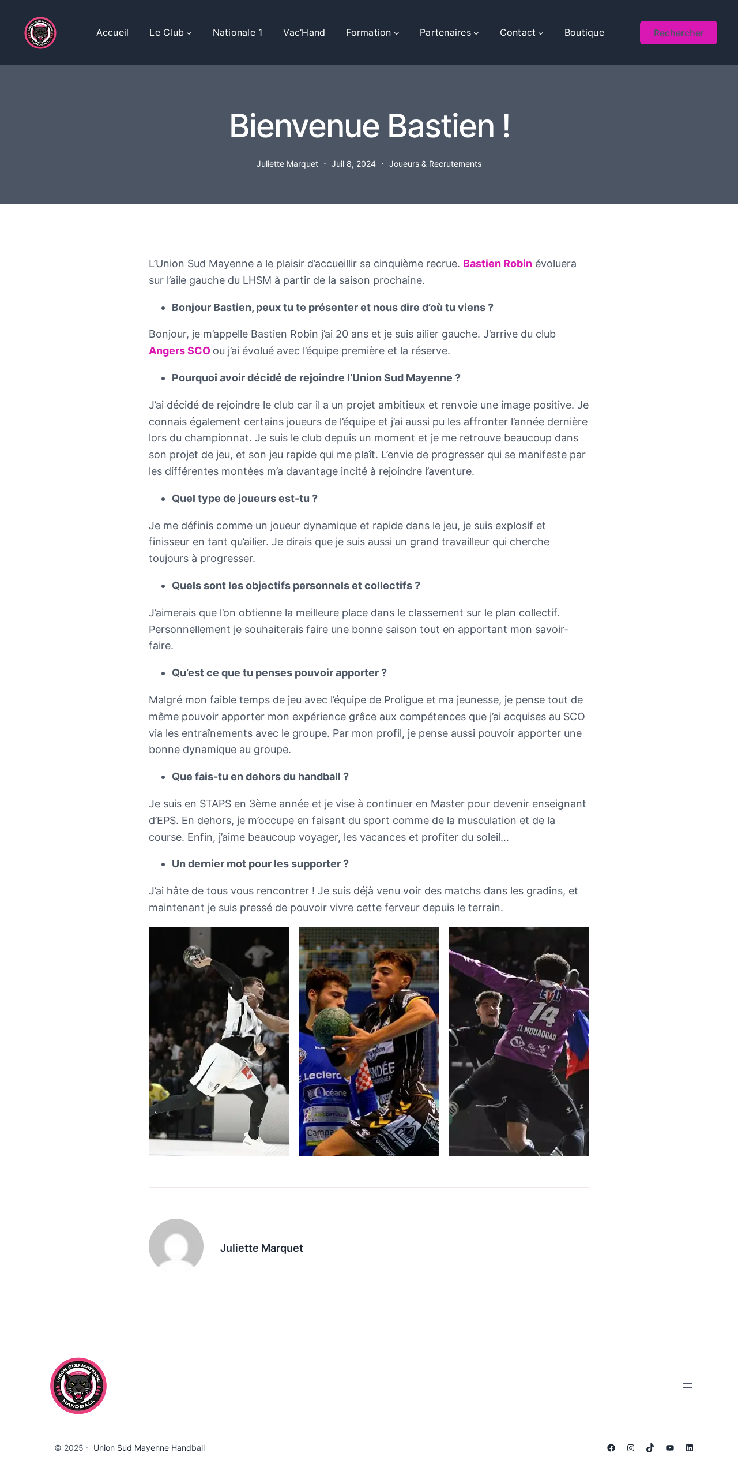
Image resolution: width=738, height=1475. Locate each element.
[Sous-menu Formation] (397, 33)
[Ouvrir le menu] (687, 1385)
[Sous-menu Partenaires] (476, 33)
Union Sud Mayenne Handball (149, 1447)
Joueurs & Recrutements (435, 164)
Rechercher (679, 33)
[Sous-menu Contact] (541, 33)
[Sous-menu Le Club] (189, 33)
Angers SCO (179, 351)
